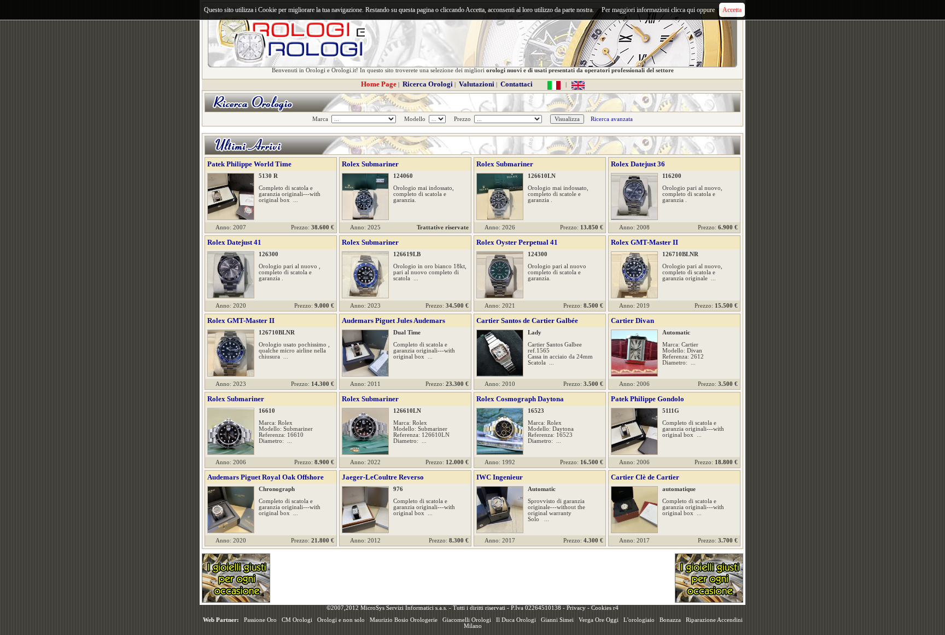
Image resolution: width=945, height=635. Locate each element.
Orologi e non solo (341, 620)
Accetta (732, 10)
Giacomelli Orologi (466, 620)
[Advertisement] (472, 578)
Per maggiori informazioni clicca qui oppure (658, 10)
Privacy (576, 608)
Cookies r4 (605, 608)
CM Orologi (297, 620)
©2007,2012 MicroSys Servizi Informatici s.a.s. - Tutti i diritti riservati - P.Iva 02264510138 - (446, 608)
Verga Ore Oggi (599, 620)
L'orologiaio (639, 620)
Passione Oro (260, 620)
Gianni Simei (557, 620)
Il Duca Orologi (516, 620)
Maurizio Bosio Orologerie (404, 620)
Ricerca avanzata (612, 119)
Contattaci (516, 84)
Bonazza (670, 620)
